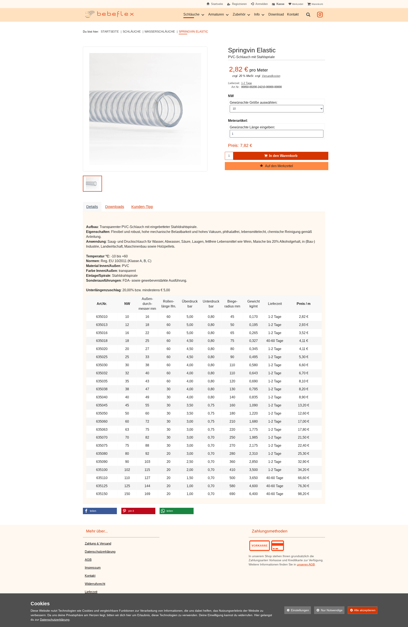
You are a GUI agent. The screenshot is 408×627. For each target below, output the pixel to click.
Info (257, 14)
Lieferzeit (91, 592)
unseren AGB (306, 564)
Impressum (93, 567)
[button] (92, 184)
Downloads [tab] (114, 207)
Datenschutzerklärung (100, 551)
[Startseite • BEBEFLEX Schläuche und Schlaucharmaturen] (109, 14)
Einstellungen (296, 610)
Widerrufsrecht (95, 583)
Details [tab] (92, 207)
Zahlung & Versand (98, 543)
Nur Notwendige (328, 610)
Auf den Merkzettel (278, 166)
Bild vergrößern (144, 165)
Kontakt (293, 14)
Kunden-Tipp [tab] (142, 207)
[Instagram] (320, 14)
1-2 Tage (246, 83)
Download (276, 14)
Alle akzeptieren (362, 610)
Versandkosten (271, 75)
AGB (88, 559)
